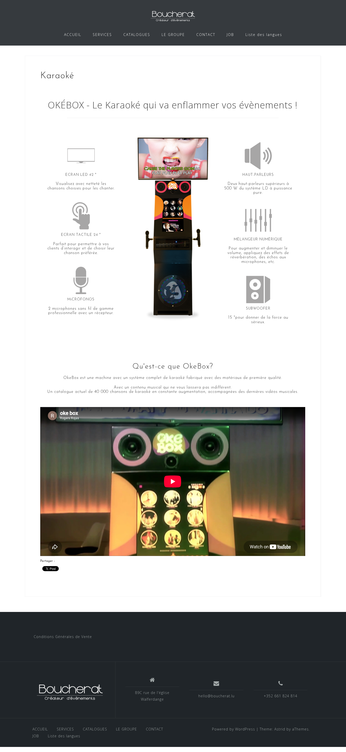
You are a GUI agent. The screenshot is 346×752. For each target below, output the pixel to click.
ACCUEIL (72, 34)
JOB (230, 34)
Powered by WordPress (233, 729)
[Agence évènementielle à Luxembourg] (70, 691)
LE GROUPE (173, 34)
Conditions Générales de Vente (63, 636)
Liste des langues (263, 34)
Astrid (279, 729)
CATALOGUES (136, 34)
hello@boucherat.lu (216, 695)
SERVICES (102, 34)
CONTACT (205, 34)
